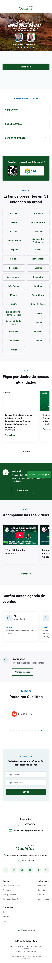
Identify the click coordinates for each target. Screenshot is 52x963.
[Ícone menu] (5, 8)
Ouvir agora (22, 490)
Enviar (26, 792)
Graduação (11, 110)
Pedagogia (7, 890)
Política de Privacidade (26, 941)
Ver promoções (22, 672)
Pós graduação (9, 895)
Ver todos (26, 451)
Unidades (41, 885)
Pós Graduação (13, 124)
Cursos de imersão (11, 899)
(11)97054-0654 (28, 824)
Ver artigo (10, 435)
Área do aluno (43, 899)
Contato (40, 895)
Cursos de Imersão (15, 138)
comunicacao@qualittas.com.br (28, 830)
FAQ (4, 921)
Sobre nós (42, 890)
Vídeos (6, 916)
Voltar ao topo (28, 930)
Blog (5, 912)
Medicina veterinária (11, 885)
